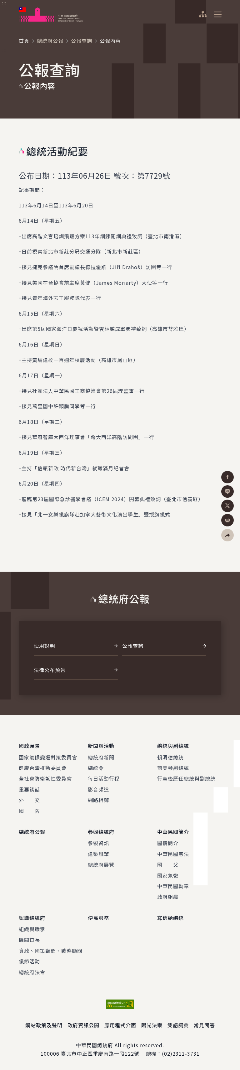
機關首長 (29, 939)
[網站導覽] (203, 14)
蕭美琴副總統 (173, 768)
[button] (227, 535)
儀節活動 (29, 961)
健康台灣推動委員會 (43, 768)
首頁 (24, 40)
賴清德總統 (170, 757)
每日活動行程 (104, 778)
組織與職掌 (32, 929)
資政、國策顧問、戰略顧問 (50, 950)
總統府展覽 (101, 864)
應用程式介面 (120, 1025)
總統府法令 (32, 972)
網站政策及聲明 (43, 1025)
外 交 (29, 800)
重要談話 (29, 789)
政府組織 (167, 896)
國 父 (167, 864)
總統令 (96, 768)
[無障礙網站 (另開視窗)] (120, 1004)
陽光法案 (151, 1025)
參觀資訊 (98, 843)
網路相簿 (98, 800)
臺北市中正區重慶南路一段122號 (100, 1053)
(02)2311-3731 (181, 1053)
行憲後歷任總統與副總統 (186, 778)
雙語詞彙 (178, 1025)
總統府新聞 (101, 757)
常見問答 (204, 1025)
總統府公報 (50, 40)
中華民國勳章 (173, 886)
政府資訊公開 (83, 1025)
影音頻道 (98, 789)
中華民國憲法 (173, 854)
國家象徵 (167, 875)
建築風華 (98, 854)
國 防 (29, 811)
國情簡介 (167, 843)
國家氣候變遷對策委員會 (48, 757)
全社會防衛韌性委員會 (45, 778)
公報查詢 (81, 40)
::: (4, 3)
